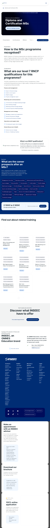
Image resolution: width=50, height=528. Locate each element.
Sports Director (27, 186)
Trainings (32, 40)
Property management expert (12, 96)
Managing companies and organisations (14, 114)
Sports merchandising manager (9, 188)
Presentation (6, 40)
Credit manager (41, 183)
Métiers (25, 40)
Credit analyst (33, 183)
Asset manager (5, 183)
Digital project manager (31, 194)
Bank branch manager (7, 186)
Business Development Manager (12, 116)
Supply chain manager (7, 194)
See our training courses (13, 28)
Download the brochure (30, 414)
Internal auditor (24, 183)
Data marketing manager (11, 104)
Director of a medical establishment (27, 191)
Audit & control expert (10, 92)
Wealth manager (9, 94)
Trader (15, 191)
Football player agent (7, 191)
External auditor (14, 183)
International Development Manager (13, 118)
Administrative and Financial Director (35, 180)
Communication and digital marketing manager (16, 102)
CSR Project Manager (19, 194)
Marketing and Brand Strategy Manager (14, 106)
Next (33, 298)
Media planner (40, 191)
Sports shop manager (23, 188)
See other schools (15, 348)
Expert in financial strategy (11, 90)
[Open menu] (46, 3)
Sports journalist (34, 188)
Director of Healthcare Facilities (12, 132)
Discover (5, 248)
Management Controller (7, 180)
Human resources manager (11, 130)
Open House (39, 410)
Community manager (7, 197)
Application (42, 206)
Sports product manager (38, 186)
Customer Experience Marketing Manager (14, 108)
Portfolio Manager (18, 186)
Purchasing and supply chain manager (14, 124)
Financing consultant (20, 180)
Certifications (16, 40)
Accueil (3, 8)
